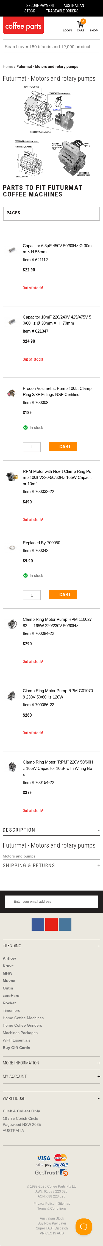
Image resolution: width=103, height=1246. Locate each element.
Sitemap (64, 1203)
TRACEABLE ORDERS (62, 11)
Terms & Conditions (51, 1208)
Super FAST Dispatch (52, 1228)
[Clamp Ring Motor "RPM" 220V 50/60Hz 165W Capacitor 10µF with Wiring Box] (12, 766)
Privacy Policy (44, 1203)
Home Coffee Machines (23, 1018)
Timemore (11, 1010)
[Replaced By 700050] (12, 547)
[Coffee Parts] (22, 25)
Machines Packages (20, 1033)
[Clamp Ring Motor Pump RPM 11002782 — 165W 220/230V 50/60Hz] (12, 624)
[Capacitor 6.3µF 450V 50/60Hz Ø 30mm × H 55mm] (12, 250)
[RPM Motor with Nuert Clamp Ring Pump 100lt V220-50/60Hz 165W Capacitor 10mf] (12, 476)
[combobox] (51, 46)
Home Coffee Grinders (22, 1025)
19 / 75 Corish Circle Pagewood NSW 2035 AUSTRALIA (22, 1124)
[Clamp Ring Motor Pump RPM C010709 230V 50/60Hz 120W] (12, 695)
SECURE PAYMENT (40, 5)
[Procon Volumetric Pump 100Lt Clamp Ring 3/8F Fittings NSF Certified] (12, 393)
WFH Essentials (16, 1040)
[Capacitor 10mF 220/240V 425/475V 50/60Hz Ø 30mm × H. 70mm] (12, 321)
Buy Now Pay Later (52, 1223)
